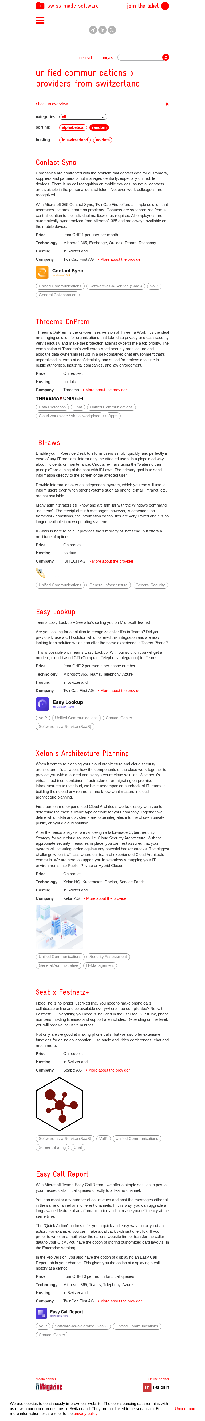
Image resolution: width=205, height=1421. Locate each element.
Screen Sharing (52, 1147)
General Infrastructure (108, 585)
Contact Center (119, 718)
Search (165, 57)
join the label (143, 6)
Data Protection (52, 407)
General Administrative (58, 965)
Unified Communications (60, 286)
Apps (112, 416)
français (106, 58)
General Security (150, 585)
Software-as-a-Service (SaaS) (115, 286)
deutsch (86, 58)
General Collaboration (57, 295)
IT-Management (100, 965)
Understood (185, 1409)
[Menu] (40, 20)
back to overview (53, 104)
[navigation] (102, 5)
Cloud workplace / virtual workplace (69, 416)
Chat (78, 407)
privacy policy (85, 1413)
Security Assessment (108, 957)
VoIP (154, 286)
